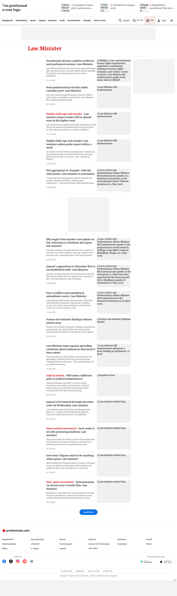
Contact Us (107, 571)
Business (53, 20)
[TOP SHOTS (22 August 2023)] (105, 8)
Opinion (42, 20)
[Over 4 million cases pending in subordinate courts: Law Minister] (114, 302)
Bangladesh (7, 20)
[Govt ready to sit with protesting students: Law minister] (114, 438)
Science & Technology (99, 544)
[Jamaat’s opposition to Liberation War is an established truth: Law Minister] (114, 276)
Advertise (80, 571)
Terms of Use (93, 571)
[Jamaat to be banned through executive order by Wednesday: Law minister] (114, 411)
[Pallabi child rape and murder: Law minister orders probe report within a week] (114, 150)
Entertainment (74, 20)
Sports (33, 20)
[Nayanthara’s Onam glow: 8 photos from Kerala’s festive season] (65, 8)
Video (4, 548)
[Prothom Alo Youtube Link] (25, 561)
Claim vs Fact (100, 20)
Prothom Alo (66, 571)
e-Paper (35, 548)
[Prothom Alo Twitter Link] (12, 561)
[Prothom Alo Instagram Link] (18, 561)
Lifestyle (87, 20)
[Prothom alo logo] (16, 531)
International (21, 20)
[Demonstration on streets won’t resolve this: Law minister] (114, 491)
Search (63, 548)
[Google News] (31, 562)
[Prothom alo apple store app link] (166, 562)
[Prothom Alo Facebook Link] (5, 561)
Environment (66, 544)
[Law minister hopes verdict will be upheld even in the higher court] (114, 123)
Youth (62, 20)
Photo (149, 544)
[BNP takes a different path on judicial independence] (114, 385)
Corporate (122, 544)
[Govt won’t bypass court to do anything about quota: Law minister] (114, 465)
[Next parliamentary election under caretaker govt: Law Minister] (114, 97)
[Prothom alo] (15, 8)
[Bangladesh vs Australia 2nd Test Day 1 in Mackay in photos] (144, 8)
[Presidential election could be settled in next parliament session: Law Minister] (114, 70)
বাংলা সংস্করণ (93, 548)
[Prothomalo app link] (146, 562)
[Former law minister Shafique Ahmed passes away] (114, 329)
